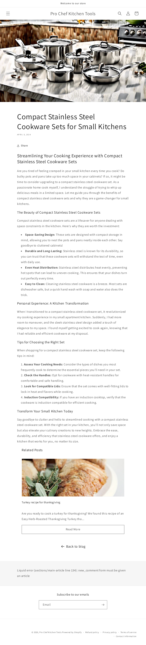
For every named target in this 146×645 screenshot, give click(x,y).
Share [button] (24, 145)
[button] (8, 13)
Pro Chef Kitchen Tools (50, 632)
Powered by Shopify (72, 632)
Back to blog (76, 546)
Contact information (126, 636)
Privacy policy (110, 632)
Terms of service (128, 632)
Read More (73, 529)
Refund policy (92, 632)
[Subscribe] (103, 604)
